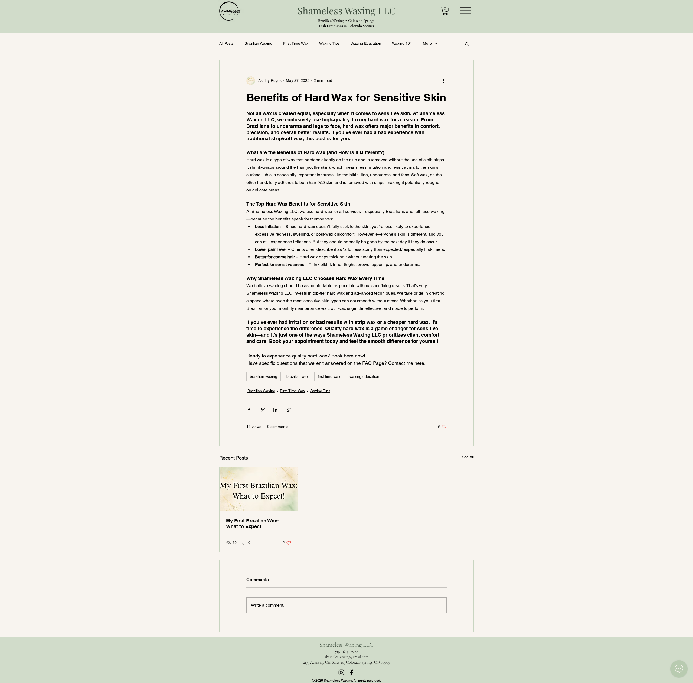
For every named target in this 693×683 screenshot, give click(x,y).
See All (468, 457)
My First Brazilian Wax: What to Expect (252, 523)
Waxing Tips (329, 43)
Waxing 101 (402, 43)
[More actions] (443, 80)
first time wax (329, 376)
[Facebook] (351, 672)
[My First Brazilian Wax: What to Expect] (259, 489)
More (427, 43)
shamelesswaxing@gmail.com (346, 657)
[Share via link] (288, 409)
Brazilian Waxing (258, 43)
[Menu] (465, 10)
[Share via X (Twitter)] (262, 409)
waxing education (364, 376)
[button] (445, 11)
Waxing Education (366, 43)
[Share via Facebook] (248, 409)
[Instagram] (341, 672)
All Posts (226, 43)
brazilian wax (297, 376)
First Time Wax (295, 43)
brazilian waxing (263, 376)
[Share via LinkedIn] (275, 409)
